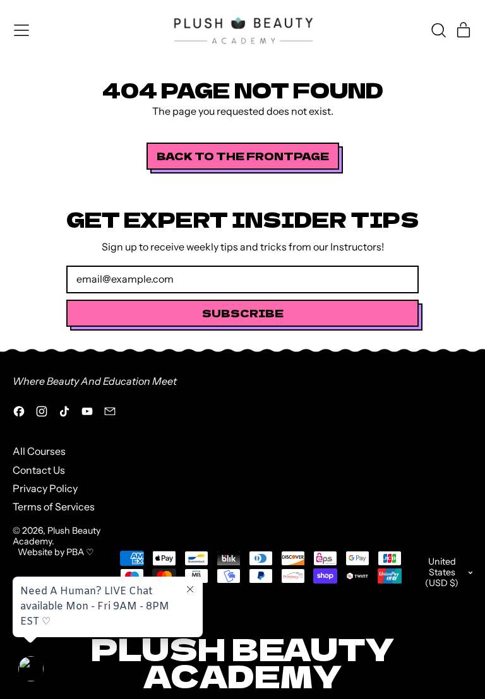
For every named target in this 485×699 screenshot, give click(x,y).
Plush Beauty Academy (56, 536)
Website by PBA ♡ (56, 552)
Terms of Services (54, 506)
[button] (438, 30)
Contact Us (39, 470)
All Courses (39, 451)
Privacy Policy (45, 488)
